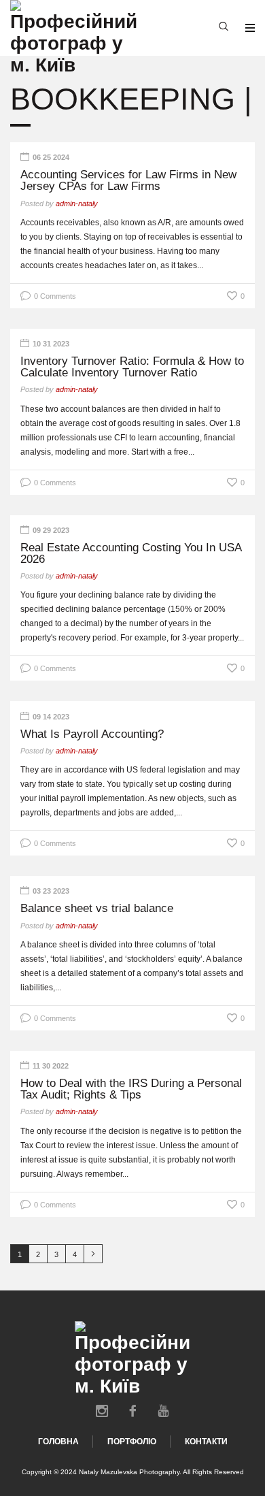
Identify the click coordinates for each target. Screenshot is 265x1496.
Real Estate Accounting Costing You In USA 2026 (130, 553)
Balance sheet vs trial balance (96, 908)
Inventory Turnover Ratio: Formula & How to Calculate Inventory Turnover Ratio (132, 367)
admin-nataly (77, 203)
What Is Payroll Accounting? (92, 734)
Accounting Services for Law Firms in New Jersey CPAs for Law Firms (128, 180)
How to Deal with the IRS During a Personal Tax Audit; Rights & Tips (131, 1089)
